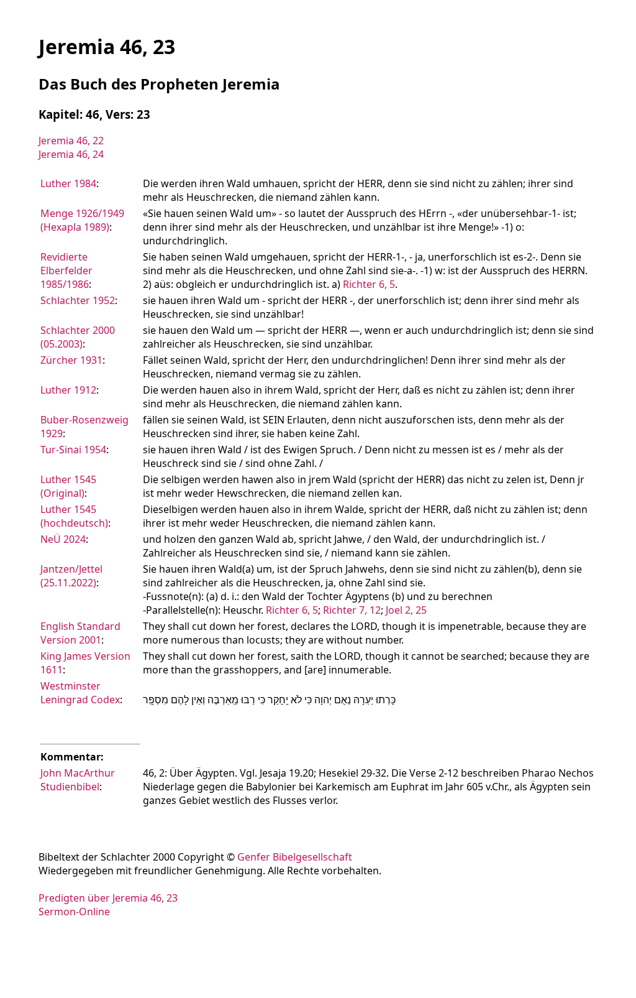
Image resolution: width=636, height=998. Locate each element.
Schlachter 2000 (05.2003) (77, 337)
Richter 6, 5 (369, 284)
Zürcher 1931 (71, 360)
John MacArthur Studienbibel (77, 779)
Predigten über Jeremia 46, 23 (108, 898)
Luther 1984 (68, 183)
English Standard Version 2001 (80, 633)
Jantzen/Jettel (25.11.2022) (71, 575)
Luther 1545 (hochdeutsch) (74, 516)
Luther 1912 (68, 390)
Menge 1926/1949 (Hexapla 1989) (82, 220)
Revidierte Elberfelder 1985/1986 (66, 270)
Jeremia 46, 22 (71, 140)
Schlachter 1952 (77, 300)
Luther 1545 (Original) (68, 486)
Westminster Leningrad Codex (80, 692)
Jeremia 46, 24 (71, 154)
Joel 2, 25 (406, 610)
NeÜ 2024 (63, 539)
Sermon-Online (74, 911)
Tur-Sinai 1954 (73, 449)
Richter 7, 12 (352, 610)
